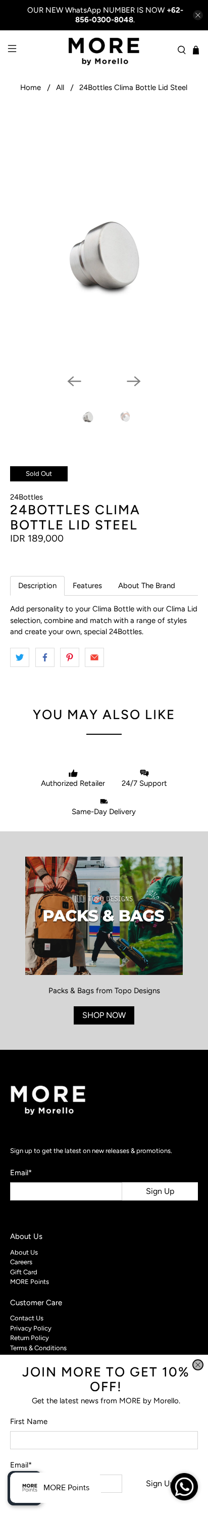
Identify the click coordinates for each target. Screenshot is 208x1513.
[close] (198, 1365)
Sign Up (160, 1483)
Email (21, 1465)
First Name (28, 1421)
